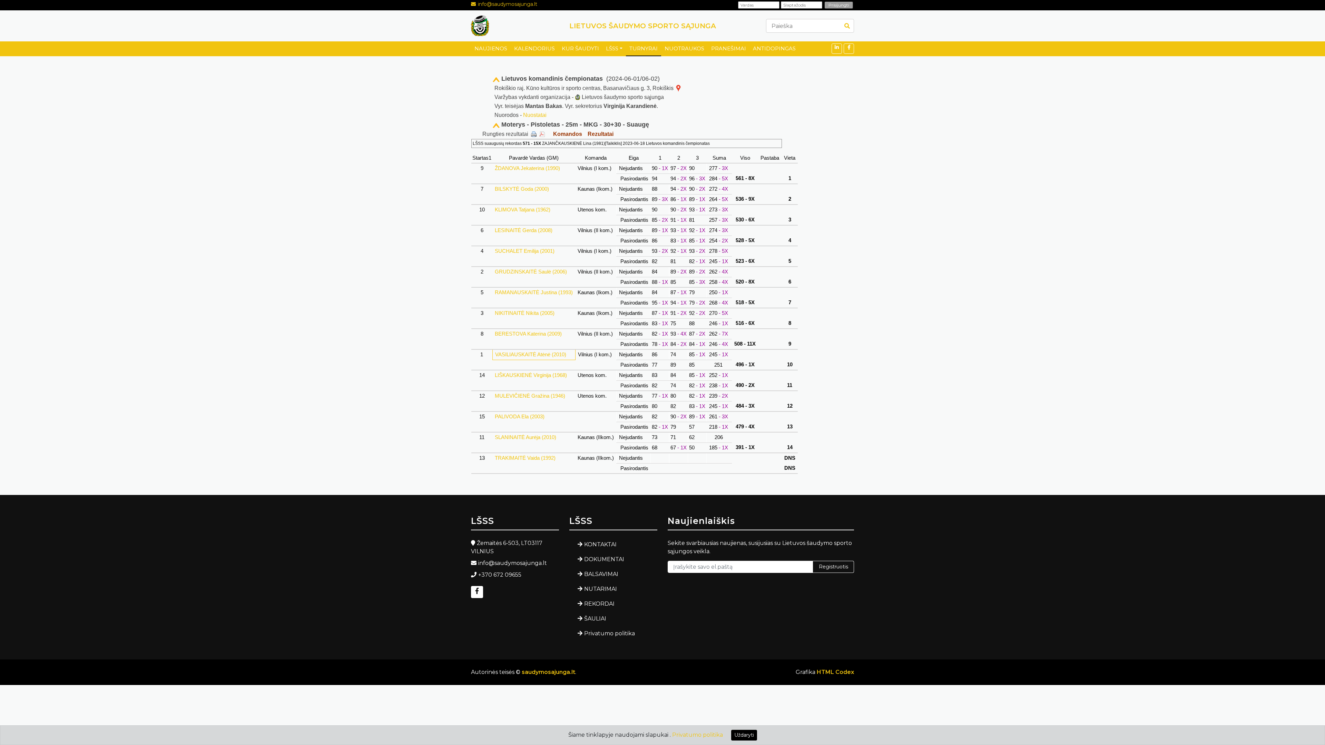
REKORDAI (599, 603)
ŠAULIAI (595, 618)
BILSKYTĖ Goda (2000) (521, 189)
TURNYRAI (643, 48)
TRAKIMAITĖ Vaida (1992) (525, 458)
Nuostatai (535, 115)
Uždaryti (744, 735)
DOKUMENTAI (604, 559)
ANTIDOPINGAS (774, 48)
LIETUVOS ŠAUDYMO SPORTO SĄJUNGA (642, 26)
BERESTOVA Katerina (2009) (528, 334)
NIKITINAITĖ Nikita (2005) (524, 313)
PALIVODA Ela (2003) (519, 416)
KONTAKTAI (600, 544)
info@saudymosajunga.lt (507, 4)
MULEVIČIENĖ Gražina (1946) (530, 396)
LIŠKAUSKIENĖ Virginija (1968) (530, 375)
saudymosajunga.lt (548, 672)
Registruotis (833, 567)
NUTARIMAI (600, 589)
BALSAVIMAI (601, 574)
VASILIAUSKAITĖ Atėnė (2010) (531, 354)
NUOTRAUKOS (684, 48)
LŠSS (612, 48)
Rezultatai (601, 134)
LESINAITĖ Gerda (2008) (523, 230)
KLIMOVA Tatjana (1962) (522, 209)
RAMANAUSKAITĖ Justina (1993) (533, 292)
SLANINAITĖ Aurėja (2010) (525, 437)
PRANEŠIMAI (728, 48)
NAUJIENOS (490, 48)
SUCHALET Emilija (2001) (524, 251)
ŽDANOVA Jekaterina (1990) (527, 168)
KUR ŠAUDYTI (580, 48)
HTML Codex (835, 672)
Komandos (567, 134)
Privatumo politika (609, 633)
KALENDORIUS (534, 48)
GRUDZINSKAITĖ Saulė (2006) (530, 272)
